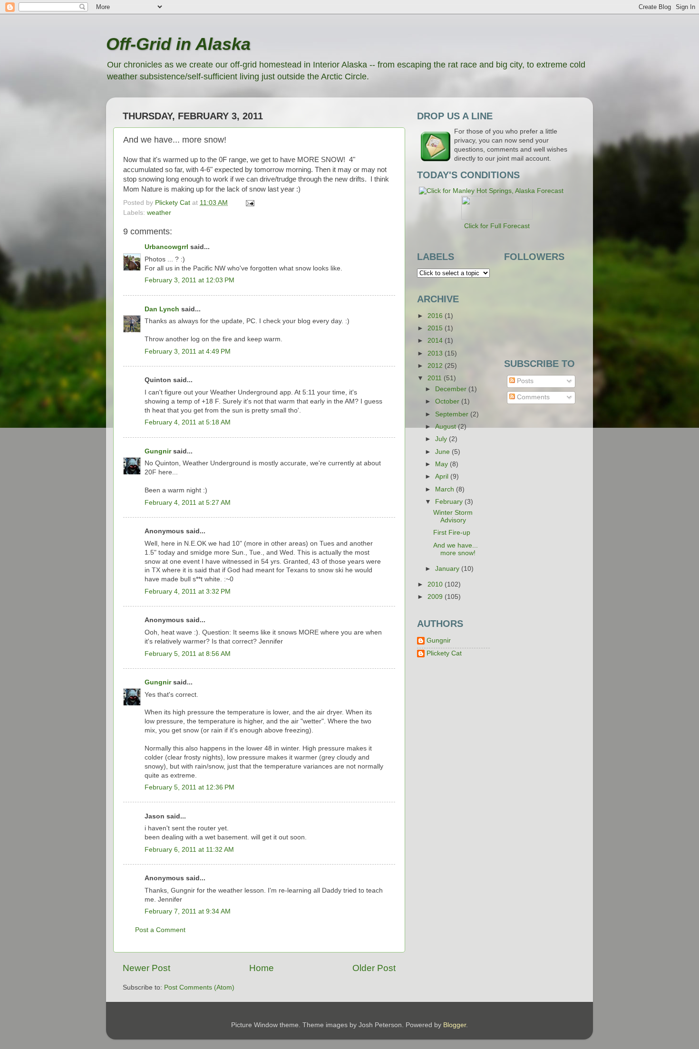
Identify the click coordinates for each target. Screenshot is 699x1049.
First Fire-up (451, 532)
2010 (436, 584)
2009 (436, 596)
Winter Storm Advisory (453, 516)
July (442, 439)
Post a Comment (160, 930)
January (448, 568)
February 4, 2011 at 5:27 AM (188, 502)
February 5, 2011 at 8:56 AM (188, 653)
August (446, 426)
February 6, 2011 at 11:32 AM (189, 849)
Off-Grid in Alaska (178, 44)
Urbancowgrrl (166, 246)
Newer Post (146, 968)
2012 (436, 365)
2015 (436, 328)
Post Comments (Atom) (199, 987)
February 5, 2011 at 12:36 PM (189, 787)
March (445, 489)
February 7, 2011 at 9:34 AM (188, 911)
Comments (532, 397)
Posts (524, 381)
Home (261, 968)
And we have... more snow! (455, 549)
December (451, 389)
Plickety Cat (444, 653)
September (452, 414)
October (448, 401)
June (443, 451)
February (450, 501)
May (442, 464)
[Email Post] (249, 202)
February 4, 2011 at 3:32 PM (188, 591)
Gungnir (158, 451)
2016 (436, 315)
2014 (436, 340)
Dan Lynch (162, 309)
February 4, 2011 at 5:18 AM (188, 422)
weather (159, 212)
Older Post (374, 968)
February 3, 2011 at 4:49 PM (188, 351)
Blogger (454, 1025)
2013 (436, 353)
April (442, 476)
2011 (435, 378)
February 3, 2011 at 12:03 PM (189, 280)
